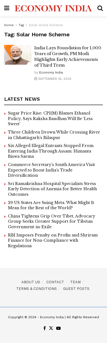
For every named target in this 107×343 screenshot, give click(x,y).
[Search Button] (100, 8)
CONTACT (55, 282)
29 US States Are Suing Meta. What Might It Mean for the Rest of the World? (51, 205)
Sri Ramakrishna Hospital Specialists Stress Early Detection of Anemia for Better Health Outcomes (52, 189)
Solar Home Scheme (46, 25)
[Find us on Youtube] (58, 328)
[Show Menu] (6, 8)
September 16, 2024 (54, 79)
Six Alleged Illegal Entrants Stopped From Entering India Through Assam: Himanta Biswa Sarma (51, 151)
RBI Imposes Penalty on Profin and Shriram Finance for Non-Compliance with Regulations (53, 240)
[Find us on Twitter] (51, 328)
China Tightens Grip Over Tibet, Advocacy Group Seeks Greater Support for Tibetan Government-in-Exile (51, 221)
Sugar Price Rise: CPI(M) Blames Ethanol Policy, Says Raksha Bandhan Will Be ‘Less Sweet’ (50, 118)
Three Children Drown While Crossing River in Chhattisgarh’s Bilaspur (54, 135)
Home (9, 25)
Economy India (51, 72)
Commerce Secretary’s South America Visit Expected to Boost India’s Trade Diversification (51, 170)
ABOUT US (30, 282)
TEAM (75, 282)
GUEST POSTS (76, 289)
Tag (21, 25)
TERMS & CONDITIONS (36, 289)
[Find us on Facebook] (44, 328)
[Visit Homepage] (53, 8)
